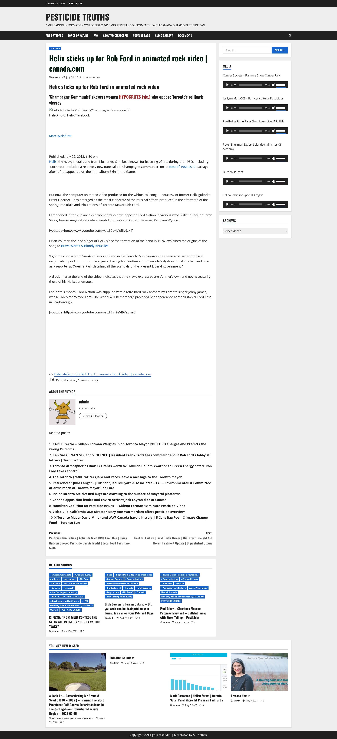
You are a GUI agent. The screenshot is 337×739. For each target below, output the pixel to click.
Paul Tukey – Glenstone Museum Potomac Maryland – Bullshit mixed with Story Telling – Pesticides (183, 613)
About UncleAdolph (115, 35)
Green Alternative (198, 587)
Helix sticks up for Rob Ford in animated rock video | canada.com (102, 374)
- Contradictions (134, 579)
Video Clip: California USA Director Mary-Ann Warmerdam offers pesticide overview (119, 512)
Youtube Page (141, 35)
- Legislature (69, 579)
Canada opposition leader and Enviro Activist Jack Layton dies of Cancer (109, 500)
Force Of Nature (78, 35)
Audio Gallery (164, 35)
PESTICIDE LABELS (71, 609)
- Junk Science (143, 587)
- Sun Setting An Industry (63, 592)
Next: (173, 538)
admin (56, 77)
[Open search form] (290, 35)
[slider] (281, 84)
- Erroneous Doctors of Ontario (122, 583)
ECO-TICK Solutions (122, 658)
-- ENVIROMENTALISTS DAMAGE (67, 596)
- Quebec (55, 587)
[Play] (227, 84)
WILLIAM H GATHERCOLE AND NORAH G (73, 718)
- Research (68, 587)
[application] (255, 84)
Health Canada (169, 592)
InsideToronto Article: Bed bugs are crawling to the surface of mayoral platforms (116, 494)
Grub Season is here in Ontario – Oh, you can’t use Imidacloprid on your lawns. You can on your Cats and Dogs (129, 608)
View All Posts (93, 416)
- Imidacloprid (113, 587)
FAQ (96, 35)
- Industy (55, 579)
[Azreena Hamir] (259, 672)
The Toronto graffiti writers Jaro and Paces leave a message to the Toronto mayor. (118, 477)
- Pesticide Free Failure (75, 583)
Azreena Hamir (240, 695)
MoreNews (181, 735)
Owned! (54, 609)
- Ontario (55, 48)
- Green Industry (82, 574)
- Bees (109, 574)
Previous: (89, 540)
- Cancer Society (114, 579)
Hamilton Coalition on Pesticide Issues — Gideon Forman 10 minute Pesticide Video (119, 506)
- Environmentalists (60, 574)
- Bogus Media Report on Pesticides (133, 574)
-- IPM (85, 601)
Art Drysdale (54, 35)
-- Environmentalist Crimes (64, 601)
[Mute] (273, 84)
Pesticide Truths (77, 17)
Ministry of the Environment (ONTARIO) (71, 605)
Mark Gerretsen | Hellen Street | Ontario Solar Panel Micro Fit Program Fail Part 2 (196, 697)
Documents (185, 35)
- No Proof (84, 579)
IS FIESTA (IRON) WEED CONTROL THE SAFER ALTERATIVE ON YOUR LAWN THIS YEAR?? (74, 621)
